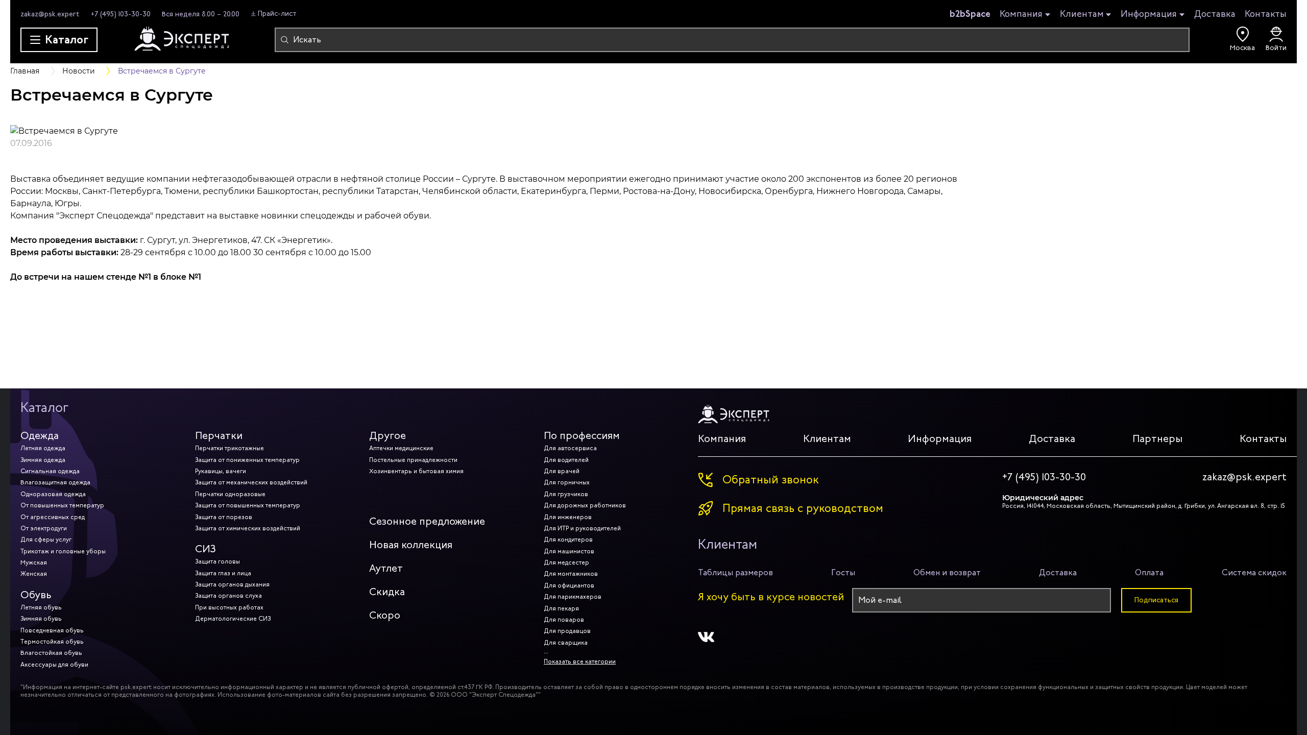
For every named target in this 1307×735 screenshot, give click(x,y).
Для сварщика (566, 643)
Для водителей (566, 460)
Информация (1149, 14)
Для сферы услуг (45, 539)
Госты (843, 572)
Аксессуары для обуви (54, 664)
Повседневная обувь (52, 630)
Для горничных (567, 482)
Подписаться (1156, 600)
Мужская (33, 562)
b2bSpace (970, 13)
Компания (1021, 14)
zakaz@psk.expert (50, 14)
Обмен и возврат (947, 572)
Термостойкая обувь (52, 642)
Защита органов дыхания (232, 584)
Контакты (1266, 14)
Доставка (1215, 14)
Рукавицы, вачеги (220, 471)
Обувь (36, 595)
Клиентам (1082, 14)
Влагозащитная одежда (55, 482)
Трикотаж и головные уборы (63, 551)
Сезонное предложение (427, 521)
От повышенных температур (62, 505)
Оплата (1149, 572)
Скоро (384, 615)
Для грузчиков (566, 494)
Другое (387, 436)
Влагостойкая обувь (51, 653)
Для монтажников (571, 574)
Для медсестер (566, 562)
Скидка (387, 592)
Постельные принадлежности (413, 460)
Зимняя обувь (41, 619)
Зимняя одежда (42, 460)
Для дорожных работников (585, 505)
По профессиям (582, 436)
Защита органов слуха (228, 596)
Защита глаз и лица (223, 573)
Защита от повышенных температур (247, 505)
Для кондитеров (568, 539)
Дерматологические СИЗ (233, 619)
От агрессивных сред (52, 517)
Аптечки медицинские (401, 448)
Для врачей (561, 471)
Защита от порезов (223, 517)
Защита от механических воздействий (251, 482)
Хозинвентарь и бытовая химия (416, 471)
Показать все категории (580, 661)
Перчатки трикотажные (229, 448)
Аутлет (386, 568)
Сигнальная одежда (50, 471)
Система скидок (1254, 572)
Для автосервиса (570, 448)
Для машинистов (569, 551)
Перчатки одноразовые (230, 494)
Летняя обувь (41, 607)
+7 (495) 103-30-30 (121, 14)
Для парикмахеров (572, 597)
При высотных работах (229, 607)
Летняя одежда (42, 448)
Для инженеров (568, 517)
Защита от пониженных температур (247, 460)
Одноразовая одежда (53, 494)
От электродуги (43, 528)
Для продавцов (567, 631)
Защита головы (217, 561)
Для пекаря (561, 608)
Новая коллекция (410, 545)
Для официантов (569, 585)
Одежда (39, 436)
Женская (33, 574)
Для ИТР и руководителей (582, 528)
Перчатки (219, 436)
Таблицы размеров (735, 572)
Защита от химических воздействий (247, 528)
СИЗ (205, 549)
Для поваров (564, 620)
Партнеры (1157, 439)
